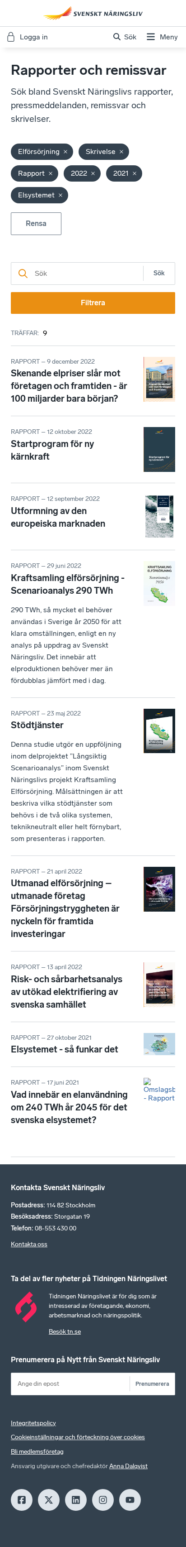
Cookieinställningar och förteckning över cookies (78, 1437)
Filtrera (93, 302)
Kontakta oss (29, 1244)
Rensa (36, 223)
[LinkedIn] (76, 1500)
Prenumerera (152, 1383)
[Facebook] (22, 1500)
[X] (49, 1500)
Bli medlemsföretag (37, 1452)
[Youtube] (130, 1500)
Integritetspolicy (33, 1423)
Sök (159, 273)
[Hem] (93, 13)
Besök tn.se (65, 1332)
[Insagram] (103, 1500)
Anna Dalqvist (128, 1466)
